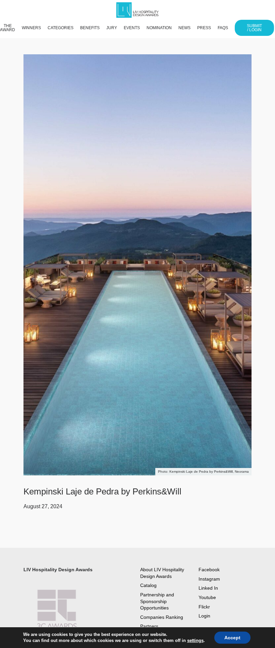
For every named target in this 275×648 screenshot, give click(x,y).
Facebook (209, 569)
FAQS (223, 27)
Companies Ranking (161, 617)
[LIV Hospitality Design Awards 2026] (140, 10)
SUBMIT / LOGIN (254, 27)
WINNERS (31, 27)
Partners (149, 626)
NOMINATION (159, 27)
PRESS (204, 27)
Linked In (208, 588)
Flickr (204, 606)
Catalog (148, 585)
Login (204, 615)
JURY (111, 27)
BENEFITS (90, 27)
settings (195, 640)
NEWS (184, 27)
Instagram (209, 579)
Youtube (207, 597)
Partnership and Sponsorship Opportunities (157, 601)
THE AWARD (7, 27)
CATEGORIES (60, 27)
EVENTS (132, 27)
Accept (232, 637)
